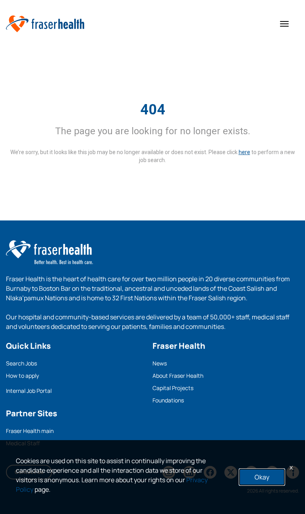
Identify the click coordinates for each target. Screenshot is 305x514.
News (159, 363)
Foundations (168, 400)
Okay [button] (262, 477)
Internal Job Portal (29, 390)
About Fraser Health (177, 375)
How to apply (22, 375)
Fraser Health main (30, 431)
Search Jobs (21, 363)
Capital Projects (172, 388)
